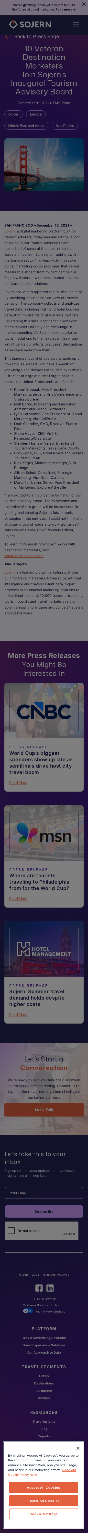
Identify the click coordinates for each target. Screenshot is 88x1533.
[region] (43, 1485)
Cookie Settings (43, 1514)
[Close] (78, 1448)
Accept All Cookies (43, 1487)
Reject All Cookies (43, 1501)
